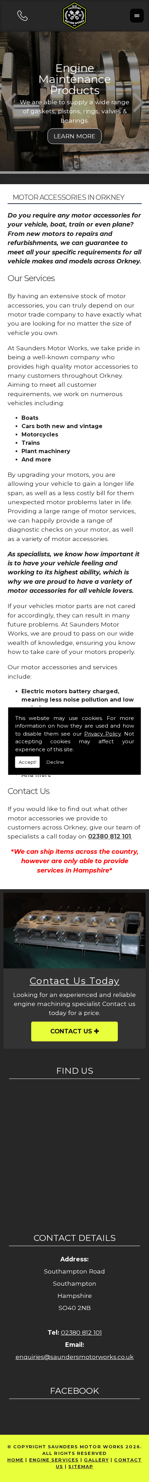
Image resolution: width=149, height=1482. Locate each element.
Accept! (27, 762)
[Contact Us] (74, 930)
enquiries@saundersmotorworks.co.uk (75, 1356)
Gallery (96, 1460)
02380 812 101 (81, 1332)
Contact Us (71, 1031)
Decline (55, 762)
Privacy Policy (102, 733)
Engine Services (54, 1460)
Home (15, 1460)
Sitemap (80, 1466)
